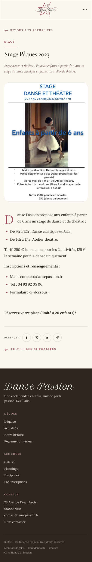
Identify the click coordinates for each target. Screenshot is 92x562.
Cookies (53, 547)
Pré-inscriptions (15, 482)
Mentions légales (14, 547)
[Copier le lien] (57, 337)
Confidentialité (37, 547)
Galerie (9, 462)
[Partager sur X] (37, 337)
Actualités (11, 428)
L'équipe (10, 421)
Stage (9, 41)
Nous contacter (14, 522)
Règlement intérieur (18, 441)
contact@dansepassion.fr (21, 515)
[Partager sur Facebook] (26, 337)
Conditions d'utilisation (18, 552)
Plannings (11, 469)
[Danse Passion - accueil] (46, 9)
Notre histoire (14, 435)
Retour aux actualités (28, 30)
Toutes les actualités (30, 349)
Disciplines (11, 475)
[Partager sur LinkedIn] (47, 337)
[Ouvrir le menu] (85, 9)
